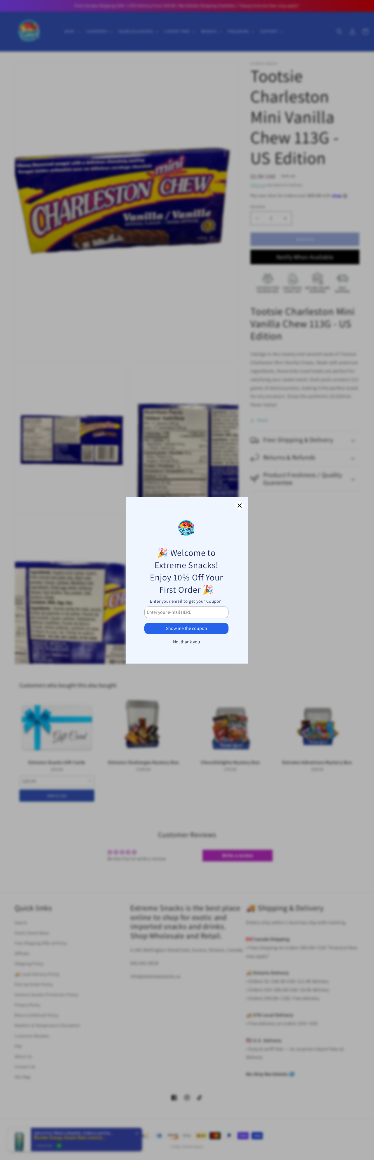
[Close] (240, 505)
